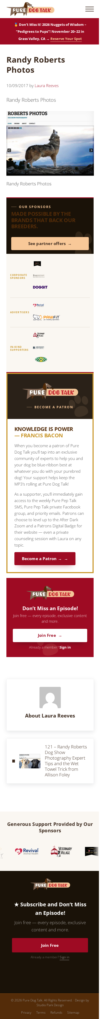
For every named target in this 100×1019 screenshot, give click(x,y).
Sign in (65, 647)
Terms (41, 1012)
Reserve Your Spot (66, 38)
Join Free (47, 635)
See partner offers (47, 243)
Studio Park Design (50, 1005)
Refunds (56, 1012)
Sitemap (73, 1012)
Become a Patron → (42, 558)
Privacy (26, 1012)
